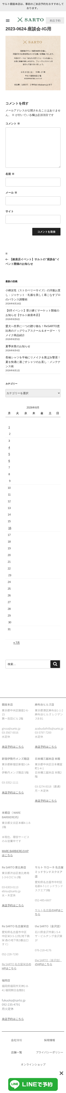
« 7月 (16, 642)
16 (9, 528)
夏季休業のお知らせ (18, 346)
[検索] (55, 664)
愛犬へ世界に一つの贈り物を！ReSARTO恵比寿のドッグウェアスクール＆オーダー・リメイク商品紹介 (33, 331)
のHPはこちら (43, 964)
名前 (10, 173)
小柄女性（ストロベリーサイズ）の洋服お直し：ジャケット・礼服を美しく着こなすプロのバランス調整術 (33, 295)
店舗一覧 (16, 1052)
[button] (8, 20)
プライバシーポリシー (49, 1052)
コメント (13, 123)
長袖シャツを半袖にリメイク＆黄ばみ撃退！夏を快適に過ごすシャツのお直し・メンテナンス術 (33, 362)
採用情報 (49, 1040)
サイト (10, 211)
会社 (13, 1040)
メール (11, 192)
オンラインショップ (33, 1064)
